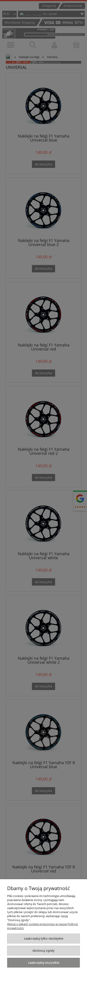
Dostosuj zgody (44, 950)
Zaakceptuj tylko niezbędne (43, 938)
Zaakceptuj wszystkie (43, 962)
